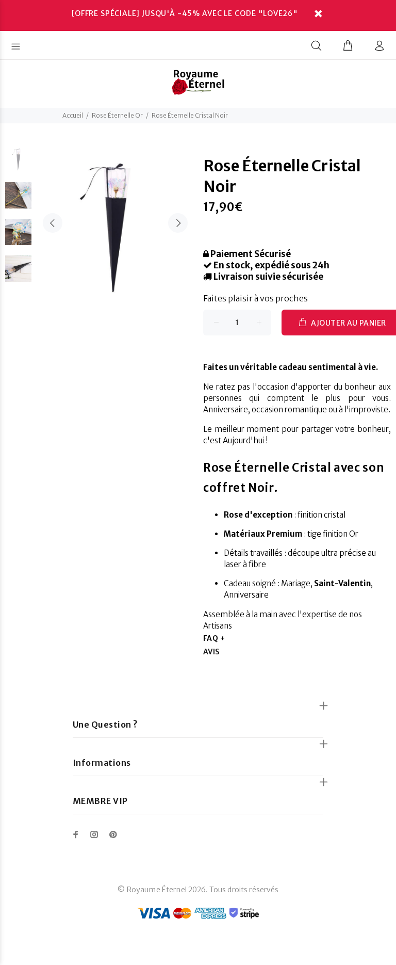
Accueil (72, 115)
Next (178, 223)
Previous (52, 223)
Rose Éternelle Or (117, 115)
